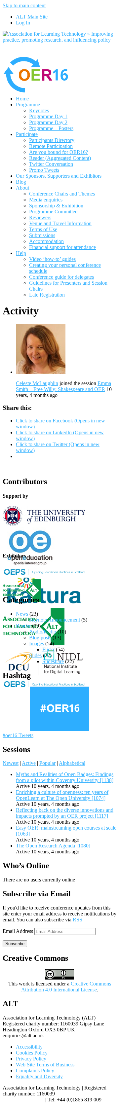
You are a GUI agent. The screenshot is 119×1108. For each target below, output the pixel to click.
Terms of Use (43, 229)
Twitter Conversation (51, 164)
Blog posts (40, 637)
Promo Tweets (44, 170)
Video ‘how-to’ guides (52, 259)
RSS (77, 919)
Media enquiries (45, 199)
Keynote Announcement (54, 620)
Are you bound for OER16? (58, 152)
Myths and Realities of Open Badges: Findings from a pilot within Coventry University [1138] (64, 777)
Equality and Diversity (39, 1076)
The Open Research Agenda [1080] (53, 845)
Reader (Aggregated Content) (60, 158)
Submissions (42, 235)
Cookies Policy (32, 1052)
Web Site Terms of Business (45, 1064)
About (22, 188)
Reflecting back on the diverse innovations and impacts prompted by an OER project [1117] (64, 813)
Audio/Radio (42, 631)
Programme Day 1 (48, 116)
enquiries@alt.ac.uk (23, 1099)
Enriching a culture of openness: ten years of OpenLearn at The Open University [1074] (62, 795)
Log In (23, 22)
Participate (27, 134)
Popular (47, 763)
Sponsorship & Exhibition (56, 205)
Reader (23, 625)
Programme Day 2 (48, 122)
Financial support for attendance (62, 247)
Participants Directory (51, 140)
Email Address (18, 931)
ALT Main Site (32, 16)
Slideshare (53, 661)
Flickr (48, 649)
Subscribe (14, 943)
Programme (28, 104)
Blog (21, 182)
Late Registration (47, 295)
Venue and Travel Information (60, 223)
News (22, 614)
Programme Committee (53, 211)
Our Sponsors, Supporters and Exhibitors (58, 176)
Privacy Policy (31, 1058)
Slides (35, 655)
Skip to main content (24, 5)
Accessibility (29, 1047)
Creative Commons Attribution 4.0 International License (66, 986)
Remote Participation (51, 146)
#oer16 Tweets (18, 735)
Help (21, 253)
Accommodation (46, 241)
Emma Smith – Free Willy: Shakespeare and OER (63, 386)
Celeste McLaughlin (37, 383)
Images (36, 643)
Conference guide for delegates (61, 277)
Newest (11, 763)
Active (29, 763)
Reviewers (40, 217)
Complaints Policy (35, 1070)
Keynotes (39, 110)
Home (22, 98)
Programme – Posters (51, 128)
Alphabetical (72, 763)
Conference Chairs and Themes (62, 194)
